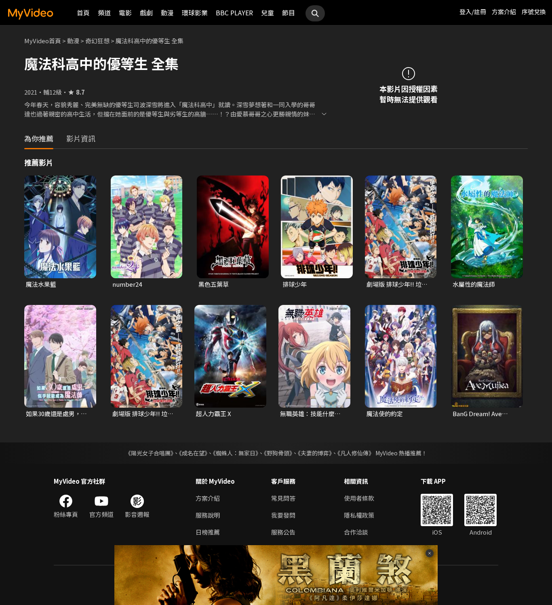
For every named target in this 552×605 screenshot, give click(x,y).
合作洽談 (356, 532)
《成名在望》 (193, 453)
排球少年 (294, 284)
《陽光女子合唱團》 (149, 453)
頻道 (104, 12)
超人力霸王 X (213, 413)
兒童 (267, 12)
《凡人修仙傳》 (355, 453)
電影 (125, 12)
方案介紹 (504, 11)
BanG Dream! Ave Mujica (477, 413)
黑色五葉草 (213, 284)
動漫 (167, 12)
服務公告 (283, 532)
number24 (127, 284)
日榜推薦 (208, 532)
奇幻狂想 (97, 40)
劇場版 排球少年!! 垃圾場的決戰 (397, 284)
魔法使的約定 (385, 413)
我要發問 (283, 515)
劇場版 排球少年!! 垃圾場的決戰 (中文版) (142, 413)
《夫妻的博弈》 (315, 453)
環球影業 (195, 12)
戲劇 (146, 12)
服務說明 (208, 515)
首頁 (83, 12)
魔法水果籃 (41, 284)
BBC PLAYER (234, 12)
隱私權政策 (359, 515)
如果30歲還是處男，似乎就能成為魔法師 (56, 413)
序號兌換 (534, 11)
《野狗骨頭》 (278, 453)
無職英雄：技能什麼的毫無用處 (310, 413)
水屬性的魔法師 (474, 284)
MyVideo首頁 (42, 40)
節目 (288, 12)
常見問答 (283, 498)
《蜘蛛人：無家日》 (235, 453)
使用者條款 (359, 498)
